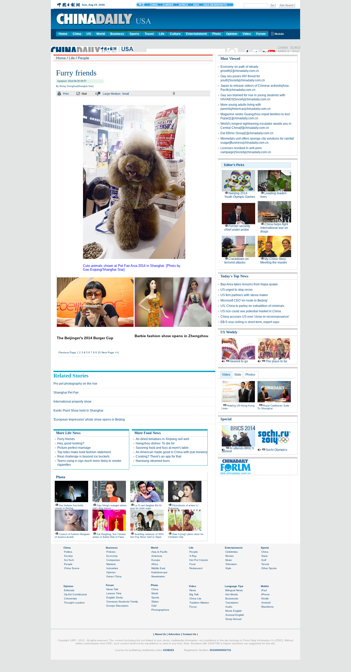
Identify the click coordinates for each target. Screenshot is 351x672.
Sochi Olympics (276, 450)
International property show (72, 401)
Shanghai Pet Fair (66, 392)
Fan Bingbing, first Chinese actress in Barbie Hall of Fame (109, 535)
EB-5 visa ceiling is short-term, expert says (249, 322)
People (83, 58)
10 (99, 352)
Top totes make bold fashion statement (84, 452)
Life (161, 34)
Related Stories (70, 376)
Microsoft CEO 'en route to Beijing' (244, 300)
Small (125, 93)
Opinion (231, 34)
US (89, 34)
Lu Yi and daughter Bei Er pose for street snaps (146, 507)
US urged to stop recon (236, 289)
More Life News (68, 433)
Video (247, 34)
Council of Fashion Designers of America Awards (72, 535)
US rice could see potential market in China (250, 311)
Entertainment (196, 34)
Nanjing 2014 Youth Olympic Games (239, 195)
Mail (84, 93)
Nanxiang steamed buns (153, 461)
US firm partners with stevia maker (244, 295)
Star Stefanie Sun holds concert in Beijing (69, 507)
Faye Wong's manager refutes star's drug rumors (109, 507)
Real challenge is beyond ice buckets (83, 456)
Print (66, 93)
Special (226, 419)
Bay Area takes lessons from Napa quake (249, 284)
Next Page (107, 352)
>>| (117, 352)
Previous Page (67, 352)
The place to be (276, 361)
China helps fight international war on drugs (274, 227)
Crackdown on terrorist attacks (236, 260)
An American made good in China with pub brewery (171, 452)
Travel (149, 34)
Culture (175, 34)
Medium (116, 93)
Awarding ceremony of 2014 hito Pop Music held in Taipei (146, 535)
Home (63, 34)
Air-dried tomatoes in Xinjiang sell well (162, 439)
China (77, 34)
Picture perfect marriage (74, 448)
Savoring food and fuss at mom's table (162, 448)
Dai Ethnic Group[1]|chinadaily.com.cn (246, 133)
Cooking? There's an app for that (158, 456)
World (100, 34)
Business (117, 34)
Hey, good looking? (70, 443)
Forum (261, 34)
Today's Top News (234, 276)
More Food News (147, 433)
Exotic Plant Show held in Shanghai (78, 410)
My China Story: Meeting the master (273, 260)
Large (106, 93)
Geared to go (239, 361)
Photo (216, 34)
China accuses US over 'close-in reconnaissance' (254, 316)
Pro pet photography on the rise (75, 383)
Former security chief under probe (237, 227)
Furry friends (66, 439)
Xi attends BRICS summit (238, 449)
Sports (134, 34)
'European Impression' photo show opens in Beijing (89, 419)
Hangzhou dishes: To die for (155, 443)
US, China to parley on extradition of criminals (252, 306)
